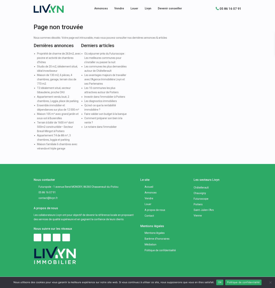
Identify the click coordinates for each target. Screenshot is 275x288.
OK (220, 282)
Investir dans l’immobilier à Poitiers (104, 96)
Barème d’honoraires (157, 238)
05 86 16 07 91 (230, 8)
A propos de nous (155, 209)
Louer (134, 8)
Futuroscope (201, 198)
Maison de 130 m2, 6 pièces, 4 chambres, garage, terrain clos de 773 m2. (56, 79)
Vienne (198, 215)
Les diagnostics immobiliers (100, 101)
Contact (149, 215)
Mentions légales (155, 232)
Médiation (150, 244)
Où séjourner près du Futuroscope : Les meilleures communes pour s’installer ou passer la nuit (104, 58)
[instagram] (66, 237)
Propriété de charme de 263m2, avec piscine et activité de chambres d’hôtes (59, 58)
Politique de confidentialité (160, 250)
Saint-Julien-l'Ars (204, 209)
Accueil (149, 186)
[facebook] (37, 237)
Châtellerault (201, 187)
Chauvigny (200, 193)
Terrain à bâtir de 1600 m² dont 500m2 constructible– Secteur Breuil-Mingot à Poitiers (55, 127)
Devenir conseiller (170, 8)
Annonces (101, 8)
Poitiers (198, 204)
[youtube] (56, 237)
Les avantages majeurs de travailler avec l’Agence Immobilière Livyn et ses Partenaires (105, 79)
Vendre (119, 8)
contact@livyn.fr (48, 197)
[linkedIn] (47, 237)
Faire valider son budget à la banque (105, 113)
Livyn (148, 8)
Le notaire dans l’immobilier (100, 126)
